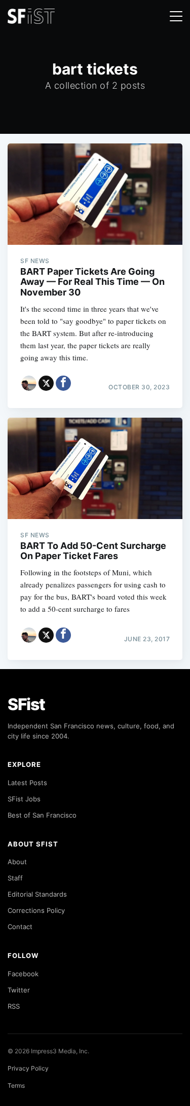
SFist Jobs (24, 799)
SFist (26, 704)
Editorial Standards (37, 894)
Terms (16, 1085)
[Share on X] (46, 383)
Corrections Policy (36, 910)
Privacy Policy (28, 1068)
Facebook (23, 974)
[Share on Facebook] (63, 383)
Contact (20, 927)
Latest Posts (27, 783)
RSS (14, 1006)
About (17, 862)
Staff (15, 878)
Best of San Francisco (42, 815)
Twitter (19, 990)
